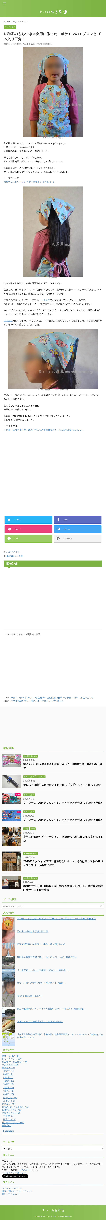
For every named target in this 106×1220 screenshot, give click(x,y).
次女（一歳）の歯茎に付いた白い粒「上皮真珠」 (41, 983)
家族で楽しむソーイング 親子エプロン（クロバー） (29, 182)
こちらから (25, 1170)
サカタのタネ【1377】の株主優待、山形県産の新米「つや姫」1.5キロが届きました (52, 697)
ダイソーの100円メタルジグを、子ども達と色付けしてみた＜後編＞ (63, 802)
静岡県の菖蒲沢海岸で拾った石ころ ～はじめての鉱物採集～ (47, 957)
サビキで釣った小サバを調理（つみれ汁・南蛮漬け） (43, 970)
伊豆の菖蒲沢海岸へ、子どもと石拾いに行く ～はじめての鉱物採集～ (51, 1008)
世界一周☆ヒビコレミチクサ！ (17, 1191)
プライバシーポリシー (15, 1172)
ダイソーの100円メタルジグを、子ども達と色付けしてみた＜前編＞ (63, 819)
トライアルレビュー (12, 1188)
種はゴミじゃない (11, 1194)
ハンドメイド (13, 552)
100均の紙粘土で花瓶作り (30, 996)
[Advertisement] (25, 455)
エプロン (10, 556)
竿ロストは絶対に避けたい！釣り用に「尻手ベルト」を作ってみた (62, 784)
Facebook (8, 1131)
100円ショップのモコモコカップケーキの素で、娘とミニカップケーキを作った (56, 918)
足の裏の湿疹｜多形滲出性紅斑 (32, 931)
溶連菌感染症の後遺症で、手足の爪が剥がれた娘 (41, 944)
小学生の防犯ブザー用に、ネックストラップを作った (37, 701)
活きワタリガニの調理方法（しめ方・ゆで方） (40, 1021)
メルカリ (45, 300)
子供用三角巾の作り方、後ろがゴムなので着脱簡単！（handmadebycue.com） (44, 430)
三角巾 (19, 556)
